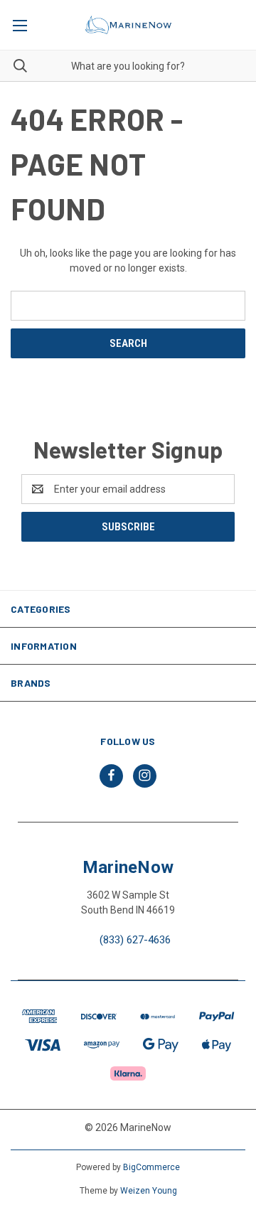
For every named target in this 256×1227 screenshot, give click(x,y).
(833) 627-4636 (135, 939)
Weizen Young (148, 1191)
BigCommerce (151, 1167)
